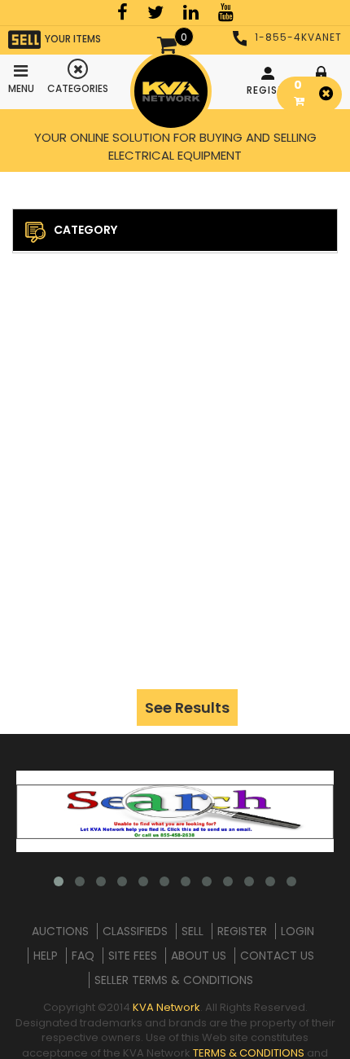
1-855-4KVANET (298, 37)
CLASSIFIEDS (135, 931)
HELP (45, 955)
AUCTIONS (60, 931)
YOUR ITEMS (73, 39)
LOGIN (297, 931)
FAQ (83, 955)
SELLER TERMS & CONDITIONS (173, 980)
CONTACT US (277, 955)
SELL (192, 931)
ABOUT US (198, 955)
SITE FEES (132, 955)
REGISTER (270, 90)
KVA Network (166, 1007)
